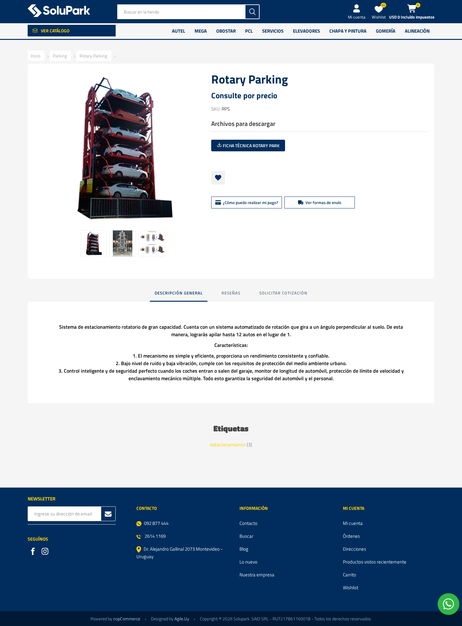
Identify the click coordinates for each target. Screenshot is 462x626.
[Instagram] (46, 552)
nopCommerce (126, 618)
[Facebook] (34, 552)
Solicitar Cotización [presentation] (283, 293)
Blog (243, 549)
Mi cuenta (357, 17)
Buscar (246, 536)
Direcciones (354, 549)
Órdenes (351, 536)
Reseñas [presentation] (231, 293)
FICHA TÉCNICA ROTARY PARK (250, 145)
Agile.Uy (181, 618)
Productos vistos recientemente (374, 561)
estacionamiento (227, 444)
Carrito (349, 574)
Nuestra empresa (256, 574)
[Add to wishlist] (218, 178)
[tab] (178, 293)
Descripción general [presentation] (179, 293)
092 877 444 (156, 523)
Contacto (248, 523)
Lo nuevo (248, 561)
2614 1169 (155, 536)
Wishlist (350, 587)
